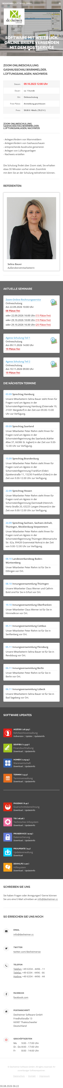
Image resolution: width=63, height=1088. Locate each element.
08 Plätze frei (13, 310)
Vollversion (18, 736)
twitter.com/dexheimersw (27, 951)
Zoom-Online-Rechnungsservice (23, 299)
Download (18, 751)
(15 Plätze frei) (43, 315)
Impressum (44, 1076)
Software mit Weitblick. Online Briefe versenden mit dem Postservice (31, 42)
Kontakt (32, 1076)
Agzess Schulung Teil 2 (18, 361)
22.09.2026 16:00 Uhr (23, 315)
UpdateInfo (39, 736)
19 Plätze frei (13, 348)
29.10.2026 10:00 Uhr (23, 320)
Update (29, 736)
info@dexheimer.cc (48, 899)
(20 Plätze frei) (43, 324)
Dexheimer (17, 3)
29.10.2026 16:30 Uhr (23, 324)
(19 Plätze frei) (43, 320)
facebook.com (20, 997)
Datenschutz (19, 1076)
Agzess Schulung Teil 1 (18, 337)
